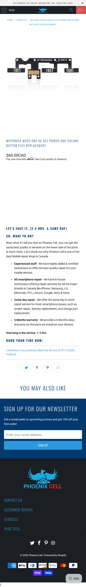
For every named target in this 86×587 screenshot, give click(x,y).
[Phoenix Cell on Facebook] (39, 543)
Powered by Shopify (55, 555)
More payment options (43, 208)
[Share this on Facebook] (37, 368)
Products (11, 354)
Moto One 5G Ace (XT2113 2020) (56, 350)
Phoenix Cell (36, 555)
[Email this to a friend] (58, 368)
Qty (8, 169)
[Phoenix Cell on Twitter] (32, 543)
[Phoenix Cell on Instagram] (53, 543)
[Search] (71, 10)
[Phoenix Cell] (43, 10)
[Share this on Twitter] (26, 368)
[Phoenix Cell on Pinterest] (46, 543)
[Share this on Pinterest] (47, 368)
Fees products (28, 350)
